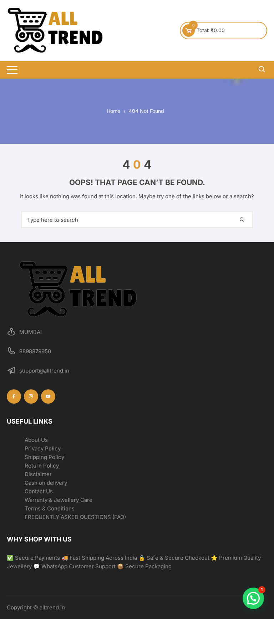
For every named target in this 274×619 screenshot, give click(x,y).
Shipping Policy (44, 457)
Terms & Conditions (50, 508)
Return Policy (42, 465)
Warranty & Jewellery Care (58, 499)
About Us (36, 439)
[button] (253, 598)
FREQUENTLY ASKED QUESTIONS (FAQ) (75, 517)
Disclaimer (38, 474)
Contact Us (39, 491)
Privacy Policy (43, 448)
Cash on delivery (46, 482)
